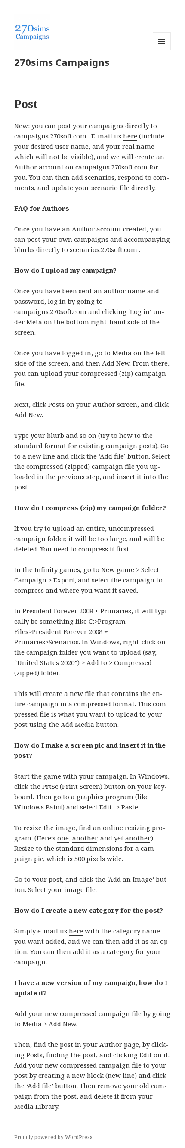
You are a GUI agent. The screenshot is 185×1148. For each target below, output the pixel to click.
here (130, 136)
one (63, 838)
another (84, 838)
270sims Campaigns (61, 61)
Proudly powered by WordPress (53, 1137)
